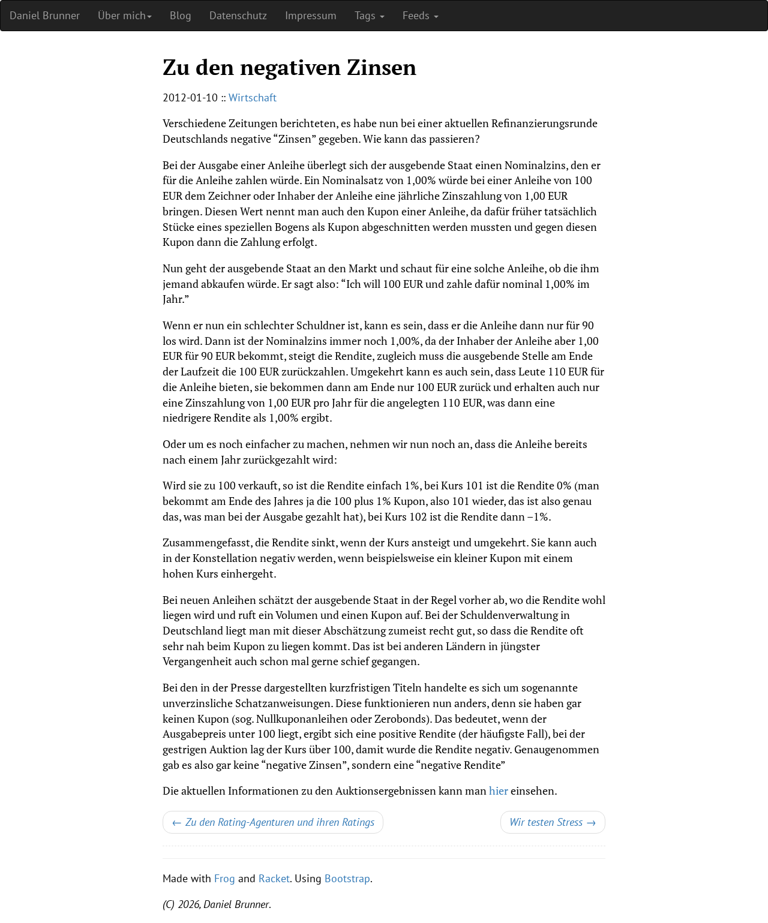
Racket (274, 878)
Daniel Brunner (45, 15)
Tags (367, 15)
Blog (180, 15)
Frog (224, 878)
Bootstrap (347, 878)
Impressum (311, 15)
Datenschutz (238, 15)
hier (498, 790)
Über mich (122, 15)
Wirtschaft (253, 97)
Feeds (418, 15)
